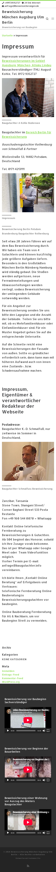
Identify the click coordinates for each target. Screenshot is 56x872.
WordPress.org (11, 681)
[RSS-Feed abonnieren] (28, 866)
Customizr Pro (34, 858)
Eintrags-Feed (10, 674)
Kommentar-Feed (12, 678)
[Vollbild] (48, 730)
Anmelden (8, 670)
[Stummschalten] (44, 730)
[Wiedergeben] (8, 730)
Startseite (7, 35)
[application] (28, 720)
